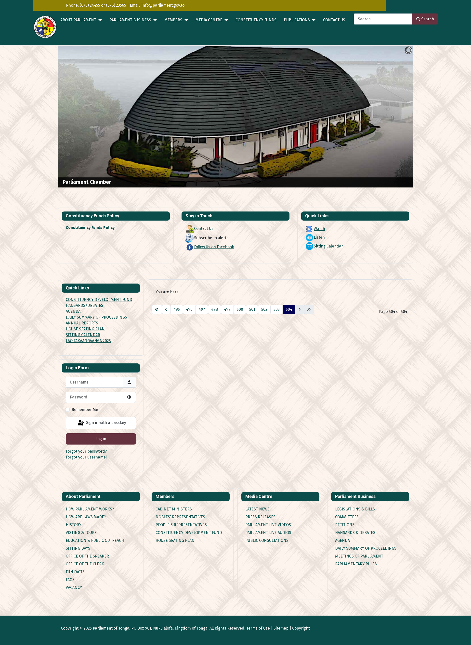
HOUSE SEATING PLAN (85, 329)
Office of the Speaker (87, 556)
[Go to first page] (157, 309)
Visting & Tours (81, 532)
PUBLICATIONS (297, 20)
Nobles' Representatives (180, 517)
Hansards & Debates (355, 532)
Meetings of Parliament (359, 556)
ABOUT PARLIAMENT (78, 20)
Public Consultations (266, 540)
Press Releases (260, 517)
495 (176, 309)
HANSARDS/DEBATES (84, 305)
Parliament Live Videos (268, 524)
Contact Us (334, 20)
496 (189, 309)
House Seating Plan (175, 540)
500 (240, 309)
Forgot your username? (86, 457)
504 (289, 309)
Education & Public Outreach (95, 540)
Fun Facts (75, 572)
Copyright (301, 628)
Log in (100, 438)
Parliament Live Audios (268, 532)
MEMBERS (173, 20)
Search (427, 19)
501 (252, 309)
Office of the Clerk (85, 564)
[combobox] (383, 19)
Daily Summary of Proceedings (365, 548)
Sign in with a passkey (105, 422)
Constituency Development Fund (189, 532)
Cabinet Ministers (174, 509)
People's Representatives (181, 524)
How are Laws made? (86, 517)
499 (227, 309)
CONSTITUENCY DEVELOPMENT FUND (99, 299)
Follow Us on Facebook (214, 247)
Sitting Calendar (328, 246)
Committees (347, 517)
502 (264, 309)
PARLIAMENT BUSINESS (130, 20)
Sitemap (281, 628)
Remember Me (85, 409)
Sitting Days (78, 548)
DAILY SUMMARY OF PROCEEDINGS (96, 317)
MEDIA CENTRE (209, 20)
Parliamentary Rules (356, 564)
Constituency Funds (256, 20)
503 (277, 309)
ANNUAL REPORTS (82, 323)
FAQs (70, 579)
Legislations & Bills (355, 509)
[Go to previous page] (166, 309)
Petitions (344, 524)
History (73, 524)
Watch (319, 228)
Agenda (342, 540)
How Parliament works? (90, 509)
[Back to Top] (462, 636)
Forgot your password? (86, 451)
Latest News (257, 509)
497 (202, 309)
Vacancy (74, 587)
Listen (319, 237)
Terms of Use (258, 628)
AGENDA (73, 311)
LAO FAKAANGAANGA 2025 (88, 340)
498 (214, 309)
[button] (398, 117)
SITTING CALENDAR (83, 335)
